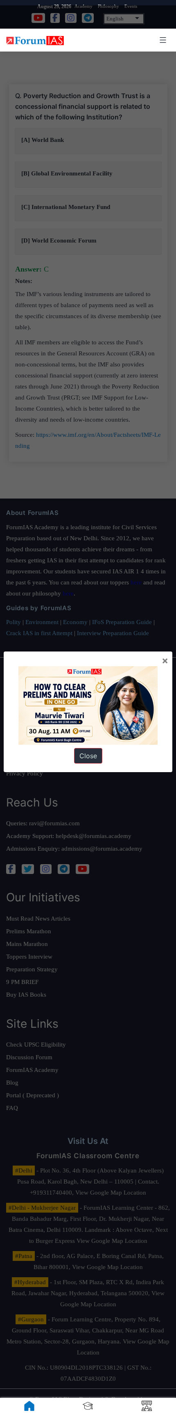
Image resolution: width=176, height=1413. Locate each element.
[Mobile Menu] (161, 40)
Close (88, 756)
